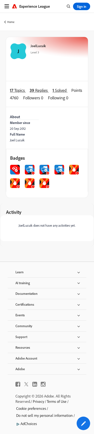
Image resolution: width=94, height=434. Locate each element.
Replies (39, 90)
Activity (13, 212)
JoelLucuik (38, 46)
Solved (60, 90)
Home (10, 22)
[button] (83, 423)
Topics (18, 90)
